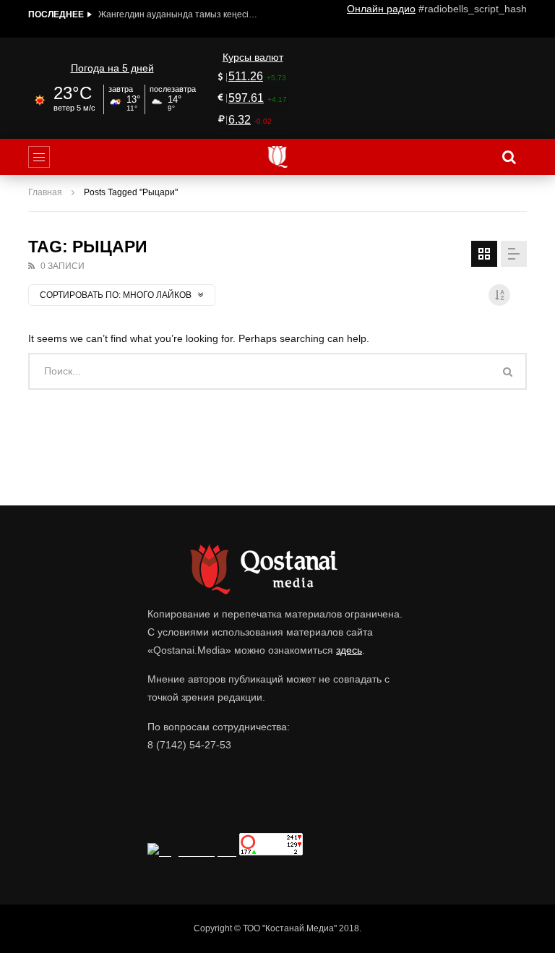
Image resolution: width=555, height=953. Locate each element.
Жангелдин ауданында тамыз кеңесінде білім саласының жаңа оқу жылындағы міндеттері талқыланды (177, 14)
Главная (45, 192)
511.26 (245, 76)
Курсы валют (253, 57)
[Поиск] (509, 157)
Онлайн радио (381, 8)
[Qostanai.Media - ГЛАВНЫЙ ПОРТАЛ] (278, 157)
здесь (349, 650)
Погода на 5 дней (112, 68)
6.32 (239, 120)
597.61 (246, 98)
